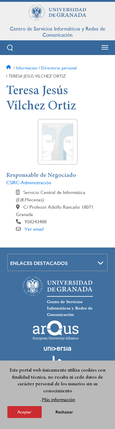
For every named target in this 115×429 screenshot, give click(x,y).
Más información (58, 399)
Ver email (34, 229)
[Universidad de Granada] (57, 12)
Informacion (26, 67)
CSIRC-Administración (28, 182)
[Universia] (57, 348)
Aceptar (24, 411)
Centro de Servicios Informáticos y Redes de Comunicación (57, 32)
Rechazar (64, 412)
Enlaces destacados (39, 263)
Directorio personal (59, 67)
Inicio (9, 68)
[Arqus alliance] (56, 330)
